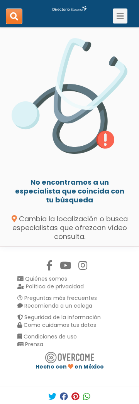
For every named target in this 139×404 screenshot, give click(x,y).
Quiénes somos (45, 279)
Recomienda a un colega (57, 306)
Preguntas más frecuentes (60, 298)
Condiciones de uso (49, 336)
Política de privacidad (54, 286)
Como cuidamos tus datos (59, 325)
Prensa (33, 344)
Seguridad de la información (62, 317)
